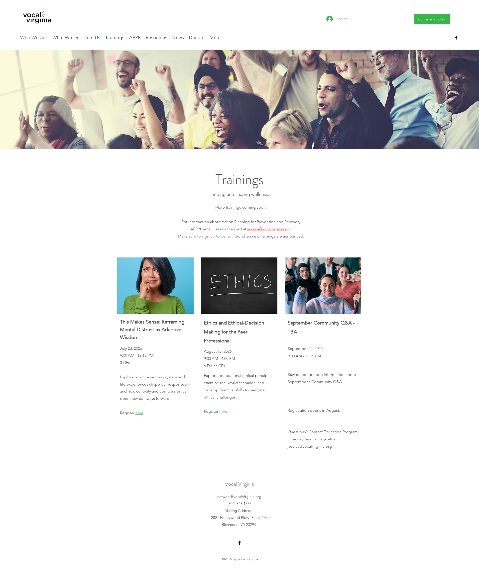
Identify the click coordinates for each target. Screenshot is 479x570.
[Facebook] (456, 37)
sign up (208, 236)
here (223, 411)
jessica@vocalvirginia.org (269, 229)
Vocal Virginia (239, 484)
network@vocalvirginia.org (239, 496)
